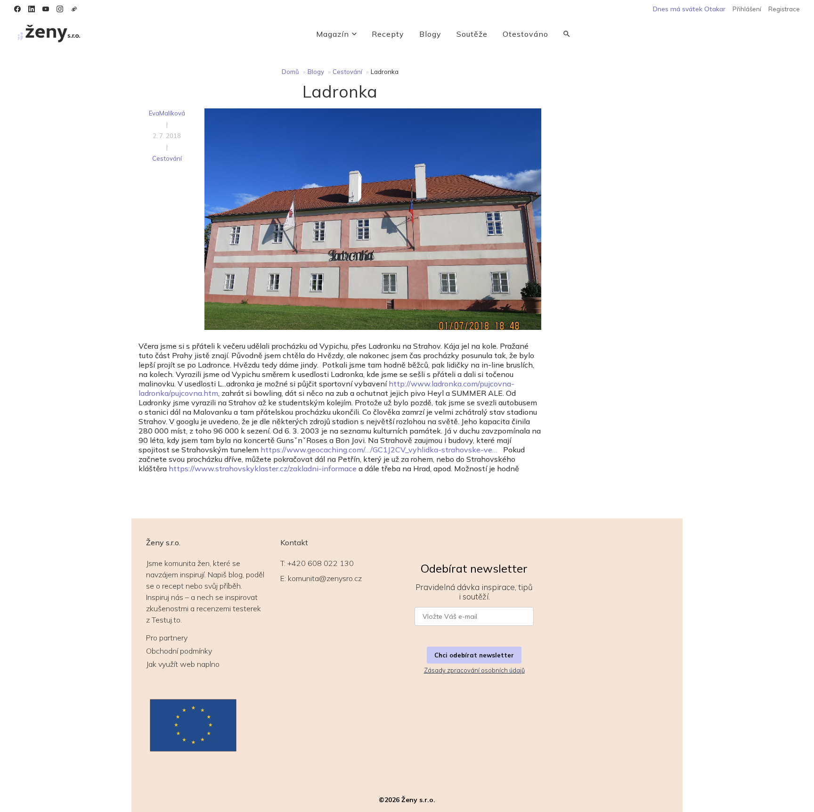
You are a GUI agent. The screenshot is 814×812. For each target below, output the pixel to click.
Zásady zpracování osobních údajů (474, 670)
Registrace (784, 9)
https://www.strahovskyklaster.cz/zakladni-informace (263, 468)
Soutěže (472, 34)
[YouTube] (45, 9)
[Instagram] (60, 9)
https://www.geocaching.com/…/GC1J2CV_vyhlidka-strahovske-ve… (378, 449)
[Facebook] (17, 9)
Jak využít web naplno (183, 664)
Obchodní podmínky (179, 651)
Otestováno (525, 34)
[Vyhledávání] (567, 34)
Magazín (332, 34)
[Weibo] (74, 9)
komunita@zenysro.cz (325, 578)
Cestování (347, 71)
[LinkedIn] (31, 9)
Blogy (430, 34)
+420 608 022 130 (320, 563)
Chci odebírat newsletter (474, 655)
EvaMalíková (167, 113)
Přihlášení (747, 9)
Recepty (388, 34)
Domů (290, 71)
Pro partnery (166, 637)
